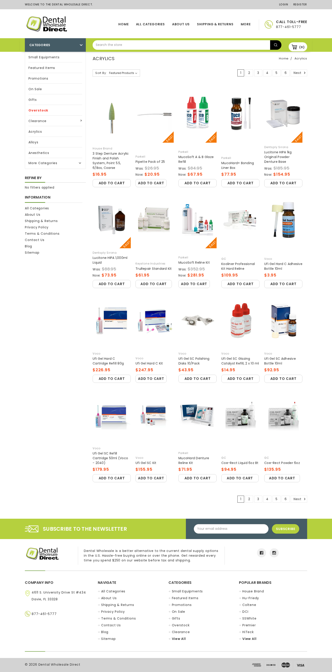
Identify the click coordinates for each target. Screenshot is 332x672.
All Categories (150, 24)
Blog (28, 246)
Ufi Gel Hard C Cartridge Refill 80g (108, 361)
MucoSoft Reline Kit (194, 262)
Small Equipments (44, 57)
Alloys (33, 142)
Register (300, 4)
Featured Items (41, 68)
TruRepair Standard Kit (154, 268)
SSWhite (249, 618)
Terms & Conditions (42, 233)
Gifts (32, 99)
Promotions (38, 78)
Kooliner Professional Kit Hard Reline (238, 266)
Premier (249, 625)
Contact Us (34, 240)
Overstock (38, 110)
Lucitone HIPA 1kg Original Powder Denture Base (278, 157)
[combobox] (181, 45)
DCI (245, 611)
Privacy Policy (37, 227)
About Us (181, 24)
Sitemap (32, 252)
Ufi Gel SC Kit (146, 463)
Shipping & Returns (215, 24)
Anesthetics (38, 153)
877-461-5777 (44, 614)
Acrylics (35, 131)
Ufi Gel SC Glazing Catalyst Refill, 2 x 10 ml (240, 361)
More (246, 24)
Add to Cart (112, 183)
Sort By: (101, 73)
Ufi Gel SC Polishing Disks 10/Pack (193, 361)
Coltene (249, 605)
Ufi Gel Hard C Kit (149, 363)
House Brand (253, 591)
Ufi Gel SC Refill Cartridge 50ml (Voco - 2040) (110, 458)
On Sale (35, 89)
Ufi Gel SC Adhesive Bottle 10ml (280, 361)
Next (298, 73)
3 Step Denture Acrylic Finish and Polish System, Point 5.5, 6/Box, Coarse (111, 160)
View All (179, 639)
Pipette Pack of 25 (150, 161)
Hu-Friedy (250, 598)
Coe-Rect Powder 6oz (282, 463)
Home (123, 24)
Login (283, 4)
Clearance (37, 121)
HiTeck (248, 632)
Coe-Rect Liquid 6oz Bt (240, 463)
